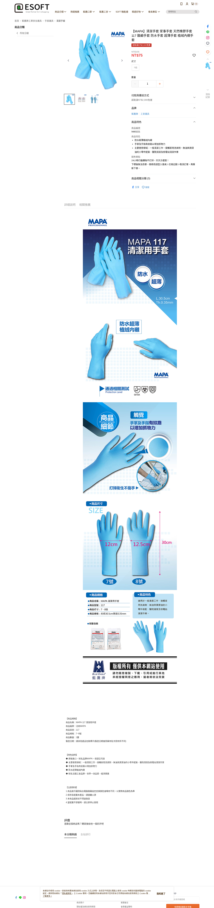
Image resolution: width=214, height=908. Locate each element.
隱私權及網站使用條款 (86, 907)
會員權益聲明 (126, 907)
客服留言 (124, 903)
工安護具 (145, 114)
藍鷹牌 (134, 114)
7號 (135, 67)
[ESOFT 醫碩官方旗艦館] (32, 8)
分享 (137, 187)
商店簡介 (80, 903)
